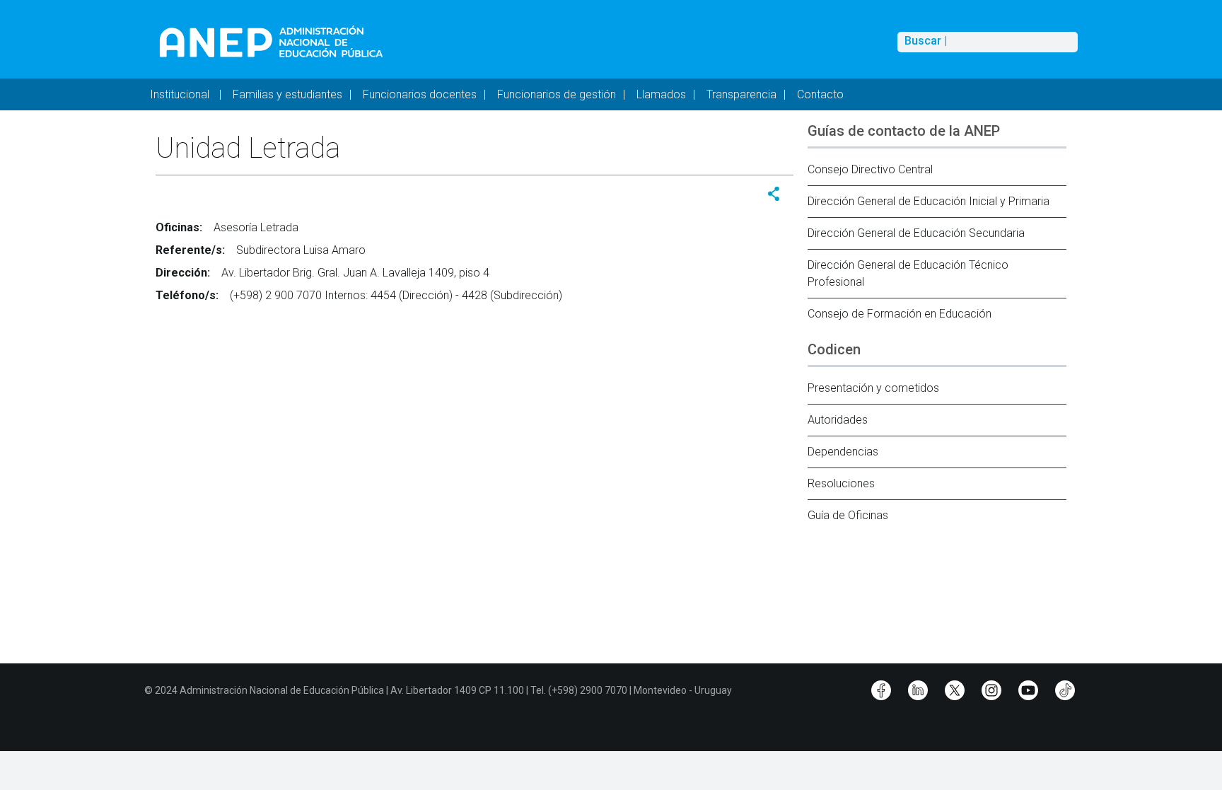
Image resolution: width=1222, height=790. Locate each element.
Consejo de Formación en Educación (899, 313)
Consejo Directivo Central (870, 169)
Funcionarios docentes (420, 94)
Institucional (181, 94)
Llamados (661, 94)
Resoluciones (841, 483)
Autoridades (838, 419)
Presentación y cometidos (873, 388)
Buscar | (925, 41)
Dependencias (843, 451)
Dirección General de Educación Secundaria (916, 233)
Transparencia (741, 94)
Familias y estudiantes (287, 94)
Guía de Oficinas (848, 515)
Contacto (820, 94)
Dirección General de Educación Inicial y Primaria (928, 201)
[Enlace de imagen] (270, 41)
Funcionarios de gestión (556, 94)
